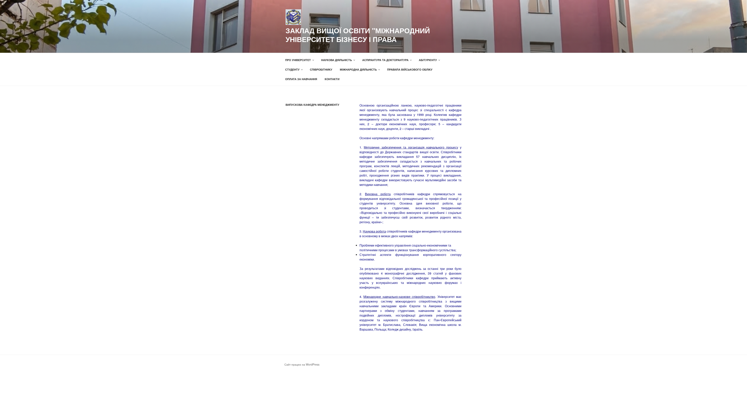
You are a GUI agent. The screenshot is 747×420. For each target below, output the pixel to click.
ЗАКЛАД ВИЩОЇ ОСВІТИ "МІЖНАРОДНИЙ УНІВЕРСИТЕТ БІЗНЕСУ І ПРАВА (358, 34)
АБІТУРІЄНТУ (428, 60)
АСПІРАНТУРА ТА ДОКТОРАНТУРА (385, 60)
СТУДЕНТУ (292, 69)
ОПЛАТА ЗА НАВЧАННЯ (301, 79)
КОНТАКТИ (332, 79)
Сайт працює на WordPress (301, 364)
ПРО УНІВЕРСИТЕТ (298, 60)
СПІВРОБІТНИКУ (321, 69)
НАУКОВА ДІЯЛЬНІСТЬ (336, 60)
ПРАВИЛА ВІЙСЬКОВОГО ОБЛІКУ (409, 69)
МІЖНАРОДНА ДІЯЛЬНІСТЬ (358, 69)
